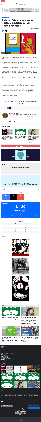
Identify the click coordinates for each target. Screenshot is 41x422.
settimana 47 (20, 103)
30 (20, 233)
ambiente (2, 393)
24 (25, 231)
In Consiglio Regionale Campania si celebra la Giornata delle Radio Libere (29, 339)
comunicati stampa (10, 393)
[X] (11, 121)
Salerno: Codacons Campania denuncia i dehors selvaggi (20, 137)
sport (2, 397)
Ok (20, 420)
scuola (32, 395)
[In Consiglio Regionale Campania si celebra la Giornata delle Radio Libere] (30, 331)
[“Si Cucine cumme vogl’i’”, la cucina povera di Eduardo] (20, 369)
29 (15, 233)
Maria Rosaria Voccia (14, 113)
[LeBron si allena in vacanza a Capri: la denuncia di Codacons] (7, 384)
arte (5, 393)
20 (4, 231)
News (6, 15)
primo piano (6, 395)
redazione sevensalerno (31, 101)
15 (15, 229)
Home (4, 15)
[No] (39, 419)
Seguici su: (3, 400)
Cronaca (9, 15)
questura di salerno (20, 101)
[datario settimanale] (20, 9)
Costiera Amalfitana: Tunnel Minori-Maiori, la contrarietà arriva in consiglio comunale (9, 339)
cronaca (7, 101)
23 (20, 231)
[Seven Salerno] (20, 4)
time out (5, 397)
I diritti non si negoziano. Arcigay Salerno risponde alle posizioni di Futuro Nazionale (7, 137)
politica (2, 395)
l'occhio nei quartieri (24, 393)
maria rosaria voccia (31, 393)
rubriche (25, 395)
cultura (19, 393)
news (12, 101)
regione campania (20, 395)
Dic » (5, 236)
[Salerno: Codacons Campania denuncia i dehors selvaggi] (20, 132)
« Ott (3, 236)
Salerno (29, 395)
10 (25, 227)
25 (30, 231)
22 (15, 231)
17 (25, 229)
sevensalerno (36, 395)
